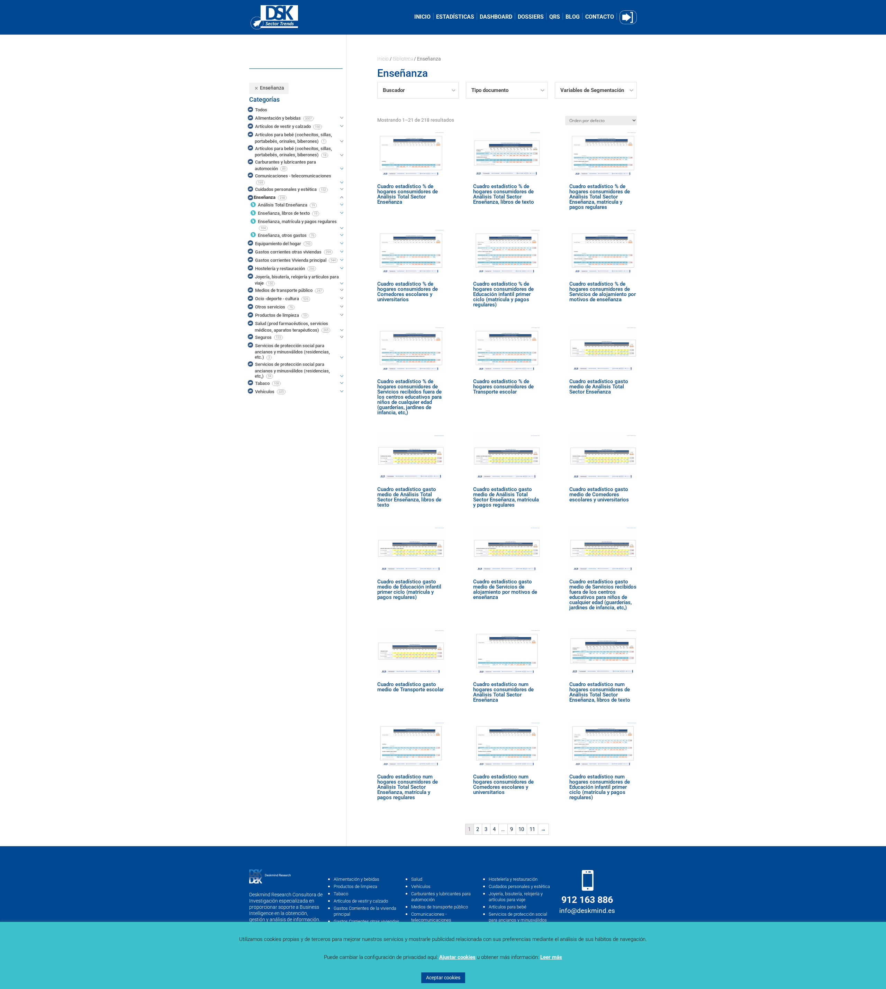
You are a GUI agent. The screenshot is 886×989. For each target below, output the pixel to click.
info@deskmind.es (587, 911)
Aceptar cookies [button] (443, 977)
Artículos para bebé (507, 906)
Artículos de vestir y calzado (361, 901)
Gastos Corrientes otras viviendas (366, 921)
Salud (416, 879)
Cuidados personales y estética (519, 886)
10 (521, 829)
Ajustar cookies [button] (457, 957)
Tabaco (341, 893)
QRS (554, 17)
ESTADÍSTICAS (455, 17)
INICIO (422, 17)
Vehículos (421, 886)
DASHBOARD (496, 17)
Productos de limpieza (355, 886)
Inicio (383, 59)
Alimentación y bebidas (356, 879)
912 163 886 (587, 899)
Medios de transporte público (439, 906)
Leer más (551, 957)
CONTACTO (599, 17)
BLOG (573, 17)
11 (532, 829)
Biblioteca (403, 59)
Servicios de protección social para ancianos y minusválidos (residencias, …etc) (518, 920)
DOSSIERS (531, 17)
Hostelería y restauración (513, 879)
